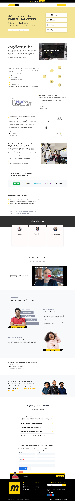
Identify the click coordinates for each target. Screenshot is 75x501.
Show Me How (42, 1)
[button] (37, 416)
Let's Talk (60, 476)
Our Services (37, 4)
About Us (50, 4)
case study (33, 198)
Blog (55, 4)
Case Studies (44, 4)
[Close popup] (64, 474)
